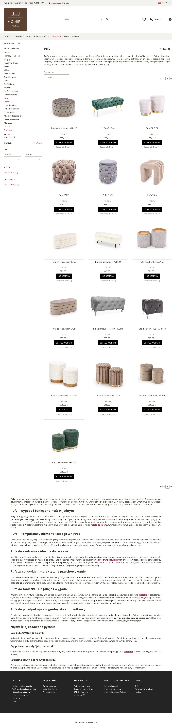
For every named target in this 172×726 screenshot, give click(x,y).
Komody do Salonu (12, 56)
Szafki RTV (8, 52)
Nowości (7, 126)
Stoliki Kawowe (10, 77)
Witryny (7, 59)
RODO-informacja (81, 692)
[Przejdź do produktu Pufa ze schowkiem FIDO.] (108, 373)
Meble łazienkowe (11, 119)
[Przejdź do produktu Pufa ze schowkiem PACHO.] (152, 373)
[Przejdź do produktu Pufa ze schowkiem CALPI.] (64, 306)
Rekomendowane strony (84, 689)
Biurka (6, 66)
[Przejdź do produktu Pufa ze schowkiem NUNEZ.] (64, 105)
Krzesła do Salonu (11, 109)
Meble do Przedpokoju (13, 116)
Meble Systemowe (11, 49)
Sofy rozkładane (10, 94)
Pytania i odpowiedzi (20, 695)
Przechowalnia (49, 692)
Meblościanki (9, 73)
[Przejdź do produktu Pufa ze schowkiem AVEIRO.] (108, 239)
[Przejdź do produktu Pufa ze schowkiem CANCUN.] (64, 373)
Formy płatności (111, 686)
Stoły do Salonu (10, 105)
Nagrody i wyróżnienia (144, 689)
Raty (14, 701)
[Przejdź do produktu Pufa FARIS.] (64, 172)
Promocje (8, 130)
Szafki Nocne (9, 84)
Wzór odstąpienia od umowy (24, 689)
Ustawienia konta (50, 689)
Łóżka (6, 70)
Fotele (6, 102)
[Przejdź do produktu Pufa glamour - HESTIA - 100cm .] (108, 306)
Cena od (7, 154)
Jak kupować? (79, 695)
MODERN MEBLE (9, 43)
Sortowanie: (49, 72)
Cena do (28, 154)
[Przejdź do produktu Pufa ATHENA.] (108, 105)
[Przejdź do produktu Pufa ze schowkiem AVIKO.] (152, 239)
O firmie (138, 686)
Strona (162, 78)
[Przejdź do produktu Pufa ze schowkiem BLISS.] (64, 239)
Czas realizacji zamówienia (115, 692)
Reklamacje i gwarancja (22, 686)
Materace (8, 123)
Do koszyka (64, 276)
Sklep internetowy (85, 722)
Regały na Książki (11, 63)
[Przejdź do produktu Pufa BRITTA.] (152, 105)
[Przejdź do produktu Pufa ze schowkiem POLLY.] (64, 440)
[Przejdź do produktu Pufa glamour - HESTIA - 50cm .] (152, 306)
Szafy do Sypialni (11, 91)
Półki (6, 80)
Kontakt (138, 692)
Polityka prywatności (82, 686)
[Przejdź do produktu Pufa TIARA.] (108, 172)
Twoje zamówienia (51, 686)
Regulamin (16, 698)
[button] (107, 19)
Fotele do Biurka (11, 112)
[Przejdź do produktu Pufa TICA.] (152, 172)
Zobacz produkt (64, 142)
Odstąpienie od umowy (21, 692)
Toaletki (7, 87)
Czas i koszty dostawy (113, 689)
